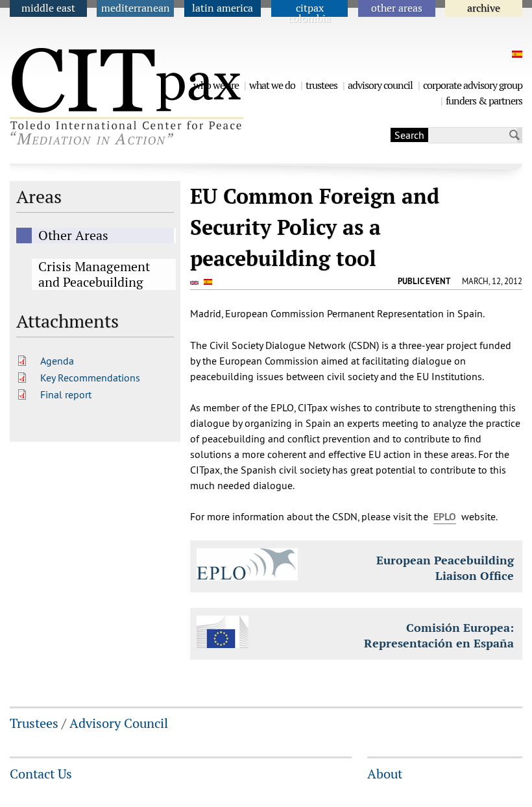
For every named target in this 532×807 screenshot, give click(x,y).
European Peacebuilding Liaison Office (445, 568)
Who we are (216, 85)
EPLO (444, 517)
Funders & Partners (484, 101)
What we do (272, 85)
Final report (65, 394)
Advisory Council (380, 85)
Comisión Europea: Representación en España (439, 635)
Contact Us (41, 773)
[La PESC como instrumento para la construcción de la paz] (515, 54)
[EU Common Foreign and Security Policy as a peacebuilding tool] (196, 282)
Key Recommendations (90, 377)
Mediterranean (135, 8)
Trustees (321, 85)
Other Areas (396, 8)
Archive (483, 8)
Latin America (222, 8)
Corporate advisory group (472, 85)
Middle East (48, 8)
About (384, 773)
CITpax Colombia (309, 13)
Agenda (57, 360)
